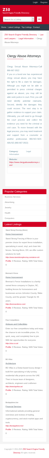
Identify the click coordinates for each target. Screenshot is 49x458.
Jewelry (8, 207)
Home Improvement (14, 234)
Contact (36, 27)
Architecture (11, 363)
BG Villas (9, 359)
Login (35, 2)
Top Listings (27, 27)
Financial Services (13, 406)
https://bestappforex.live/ (14, 426)
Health (7, 213)
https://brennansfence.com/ (15, 304)
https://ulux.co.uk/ (12, 343)
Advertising (9, 202)
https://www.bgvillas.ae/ (14, 386)
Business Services (12, 197)
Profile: (9, 261)
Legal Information (26, 38)
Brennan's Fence (12, 273)
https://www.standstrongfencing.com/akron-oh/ (22, 257)
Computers (9, 218)
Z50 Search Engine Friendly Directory (20, 35)
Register (44, 2)
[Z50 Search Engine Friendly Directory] (16, 10)
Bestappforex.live (12, 402)
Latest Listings (14, 27)
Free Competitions (12, 320)
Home (3, 27)
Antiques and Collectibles (16, 324)
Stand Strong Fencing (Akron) (16, 230)
